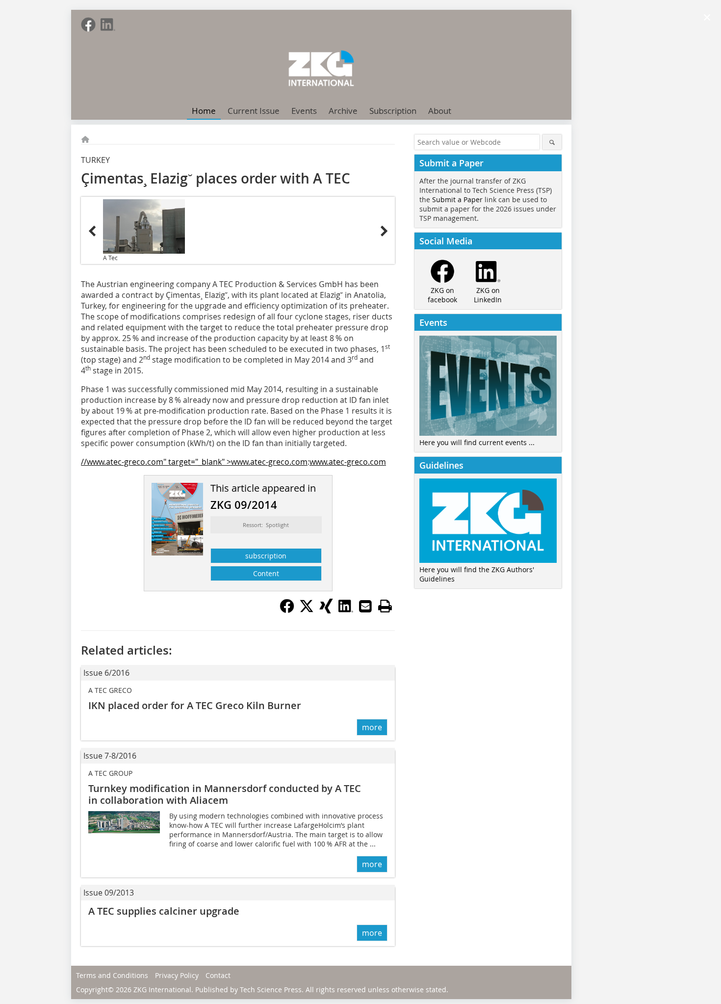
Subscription (392, 110)
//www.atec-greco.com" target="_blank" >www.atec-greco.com (194, 461)
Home (204, 110)
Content (266, 573)
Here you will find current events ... (477, 442)
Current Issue (254, 110)
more (372, 727)
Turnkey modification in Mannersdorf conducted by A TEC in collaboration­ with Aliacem (224, 794)
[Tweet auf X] (306, 610)
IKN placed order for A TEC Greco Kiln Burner (194, 705)
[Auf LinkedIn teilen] (346, 610)
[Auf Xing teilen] (326, 610)
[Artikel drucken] (385, 606)
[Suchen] (552, 142)
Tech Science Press (271, 989)
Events (304, 110)
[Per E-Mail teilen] (365, 606)
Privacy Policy (177, 975)
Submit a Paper (457, 199)
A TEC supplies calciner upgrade (163, 911)
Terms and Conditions (112, 975)
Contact (218, 975)
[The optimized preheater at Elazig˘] (144, 226)
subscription (265, 555)
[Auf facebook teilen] (287, 610)
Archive (343, 110)
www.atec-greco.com (347, 461)
